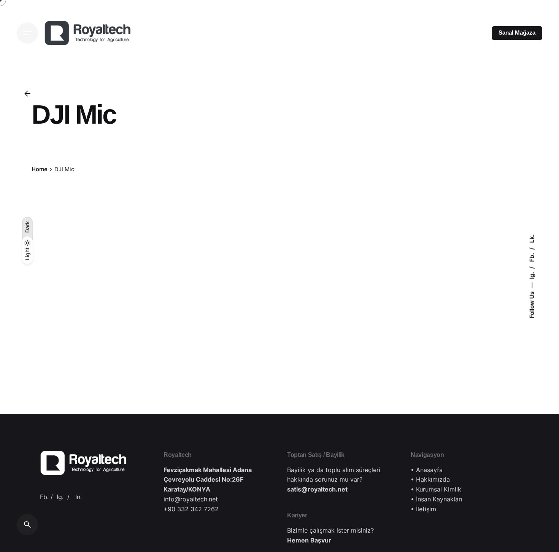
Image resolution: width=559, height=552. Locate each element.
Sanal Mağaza (517, 33)
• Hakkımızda (430, 479)
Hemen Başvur (309, 540)
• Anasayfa (427, 470)
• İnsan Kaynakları (436, 499)
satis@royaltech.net (317, 489)
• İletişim (423, 509)
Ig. (531, 274)
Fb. (531, 256)
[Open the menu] (27, 33)
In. (78, 497)
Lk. (531, 238)
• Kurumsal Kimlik (436, 489)
